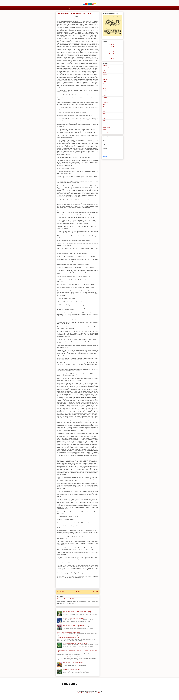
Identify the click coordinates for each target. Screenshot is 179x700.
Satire (104, 125)
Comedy (105, 83)
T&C (79, 692)
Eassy (85, 9)
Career (104, 77)
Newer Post (60, 591)
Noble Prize (105, 116)
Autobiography (106, 67)
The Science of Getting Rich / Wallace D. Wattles (75, 643)
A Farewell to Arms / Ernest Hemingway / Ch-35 (68, 657)
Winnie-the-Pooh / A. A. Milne (66, 599)
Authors (58, 9)
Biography (105, 70)
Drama (104, 88)
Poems (96, 9)
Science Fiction (106, 127)
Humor (104, 109)
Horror (104, 106)
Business (105, 74)
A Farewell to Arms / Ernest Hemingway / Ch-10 (68, 637)
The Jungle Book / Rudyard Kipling (71, 669)
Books (80, 9)
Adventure (105, 65)
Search (64, 9)
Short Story (105, 132)
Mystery (104, 113)
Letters (104, 111)
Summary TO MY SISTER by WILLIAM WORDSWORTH (77, 611)
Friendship (105, 102)
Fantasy (104, 95)
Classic (104, 81)
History (104, 104)
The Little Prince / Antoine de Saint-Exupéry (73, 618)
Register (102, 9)
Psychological (106, 122)
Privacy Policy (97, 692)
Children (105, 79)
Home (78, 591)
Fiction (104, 99)
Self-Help (105, 129)
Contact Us (109, 9)
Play (104, 118)
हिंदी (69, 9)
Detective (105, 86)
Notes (74, 9)
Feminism (105, 97)
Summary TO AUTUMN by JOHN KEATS (73, 662)
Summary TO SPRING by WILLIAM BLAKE (73, 625)
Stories (90, 9)
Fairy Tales (105, 93)
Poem (104, 120)
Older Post (95, 591)
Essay (104, 90)
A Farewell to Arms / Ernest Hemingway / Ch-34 (68, 632)
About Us (83, 692)
